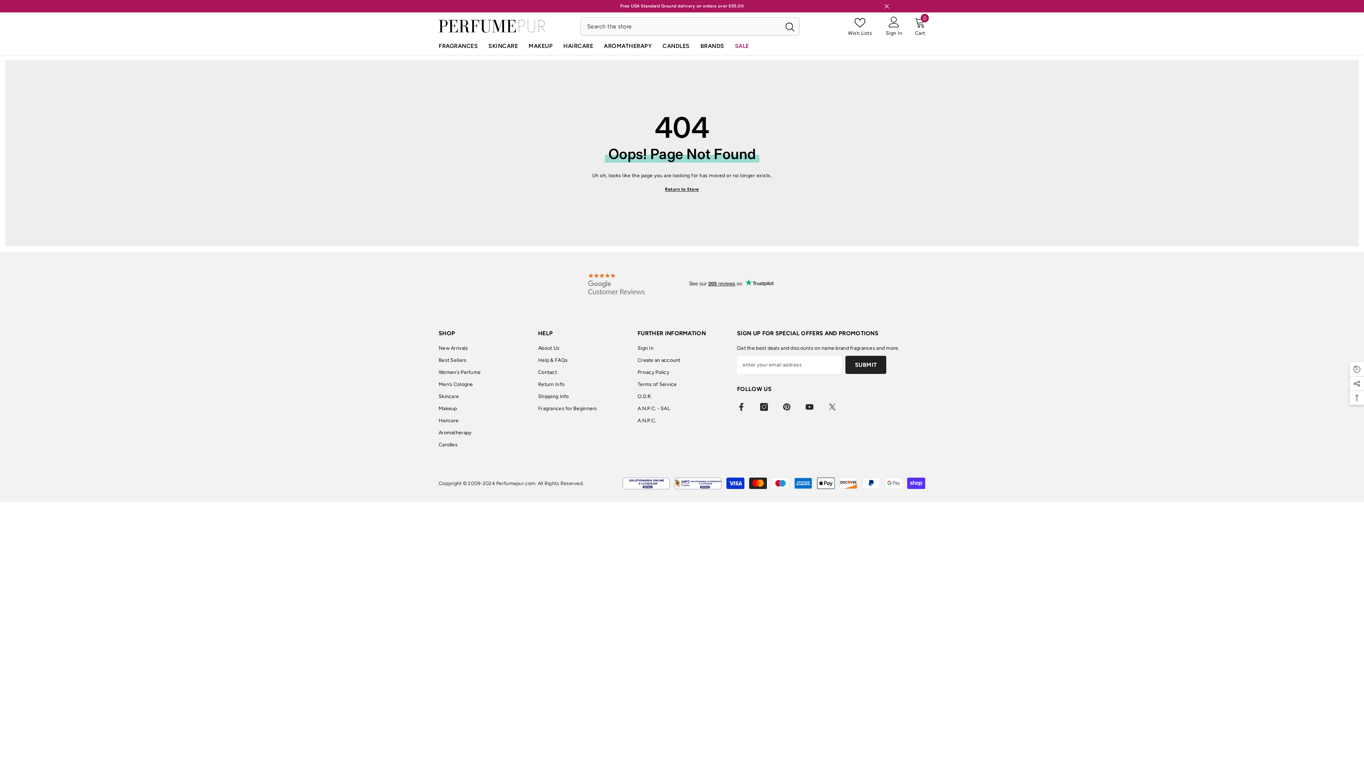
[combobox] (681, 26)
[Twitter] (832, 407)
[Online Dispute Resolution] (646, 483)
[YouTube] (809, 407)
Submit (866, 364)
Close (887, 6)
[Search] (690, 26)
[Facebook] (741, 407)
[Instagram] (764, 407)
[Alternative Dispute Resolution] (698, 483)
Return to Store (682, 189)
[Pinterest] (787, 407)
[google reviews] (616, 283)
